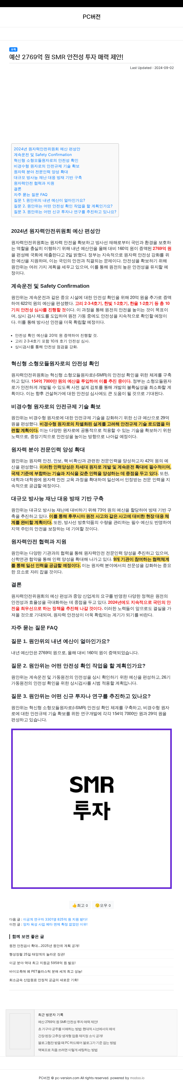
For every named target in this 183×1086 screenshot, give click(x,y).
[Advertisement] (91, 106)
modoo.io (137, 1078)
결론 (17, 188)
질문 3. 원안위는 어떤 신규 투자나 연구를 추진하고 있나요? (65, 211)
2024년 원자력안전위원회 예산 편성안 (47, 148)
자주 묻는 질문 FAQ (30, 194)
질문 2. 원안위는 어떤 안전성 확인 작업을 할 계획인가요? (63, 206)
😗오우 (103, 905)
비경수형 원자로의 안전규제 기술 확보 (47, 166)
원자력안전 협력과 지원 (34, 183)
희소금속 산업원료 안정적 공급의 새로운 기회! (43, 980)
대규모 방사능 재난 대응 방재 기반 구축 (48, 177)
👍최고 (80, 905)
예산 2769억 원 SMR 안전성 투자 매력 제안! (68, 1022)
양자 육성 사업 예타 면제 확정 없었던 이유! (55, 924)
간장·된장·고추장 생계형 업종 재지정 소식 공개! (70, 1036)
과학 (13, 49)
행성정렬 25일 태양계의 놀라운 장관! (37, 954)
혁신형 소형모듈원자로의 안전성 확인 (46, 160)
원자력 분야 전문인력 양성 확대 (41, 171)
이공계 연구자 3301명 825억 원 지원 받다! (55, 919)
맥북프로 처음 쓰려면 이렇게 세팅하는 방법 (67, 1050)
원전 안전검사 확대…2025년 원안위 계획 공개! (44, 946)
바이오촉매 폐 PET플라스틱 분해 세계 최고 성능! (45, 971)
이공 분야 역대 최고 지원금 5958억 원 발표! (42, 963)
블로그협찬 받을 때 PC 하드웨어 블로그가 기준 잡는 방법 (77, 1043)
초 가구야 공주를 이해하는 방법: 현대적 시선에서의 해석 (76, 1029)
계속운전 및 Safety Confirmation (43, 154)
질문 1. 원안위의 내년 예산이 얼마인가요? (49, 200)
